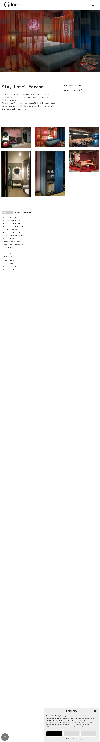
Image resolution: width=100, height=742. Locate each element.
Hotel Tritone (8, 238)
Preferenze (88, 734)
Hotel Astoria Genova (11, 223)
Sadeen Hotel (8, 254)
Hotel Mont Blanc (9, 248)
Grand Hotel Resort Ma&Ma (13, 235)
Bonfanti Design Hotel (11, 241)
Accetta (54, 734)
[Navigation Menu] (93, 5)
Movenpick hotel (9, 251)
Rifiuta (71, 734)
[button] (95, 711)
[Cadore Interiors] (11, 5)
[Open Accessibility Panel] (5, 737)
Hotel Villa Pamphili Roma (13, 226)
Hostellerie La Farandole (13, 244)
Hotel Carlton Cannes (11, 220)
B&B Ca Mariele (9, 257)
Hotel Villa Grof (9, 269)
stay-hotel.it (78, 90)
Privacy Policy (77, 739)
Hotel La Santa (9, 260)
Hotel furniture (17, 212)
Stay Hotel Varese (10, 229)
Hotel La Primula (9, 266)
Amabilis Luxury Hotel (11, 232)
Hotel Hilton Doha (10, 217)
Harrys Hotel (8, 263)
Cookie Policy (65, 739)
